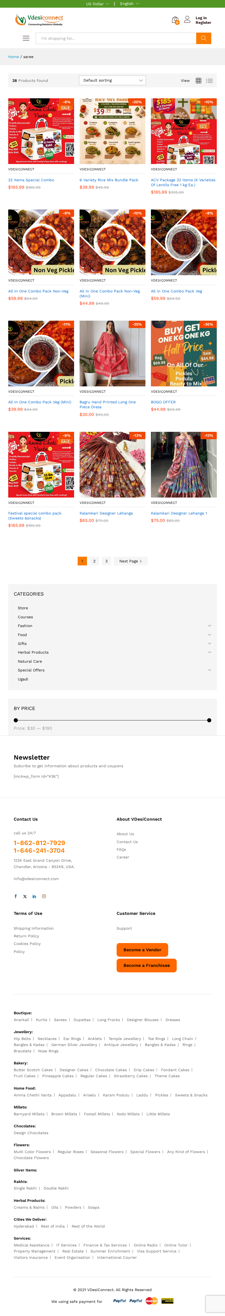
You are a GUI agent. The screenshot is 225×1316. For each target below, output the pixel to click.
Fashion (25, 625)
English (127, 3)
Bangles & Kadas (29, 1044)
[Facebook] (15, 896)
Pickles (161, 1095)
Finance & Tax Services (105, 1245)
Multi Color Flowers (32, 1152)
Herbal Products (33, 652)
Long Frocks (108, 1020)
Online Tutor (176, 1245)
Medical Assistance (31, 1245)
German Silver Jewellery (74, 1044)
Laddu (142, 1095)
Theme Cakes (167, 1076)
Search (203, 38)
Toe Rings (156, 1038)
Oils (54, 1207)
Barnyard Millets (29, 1114)
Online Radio (146, 1245)
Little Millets (158, 1114)
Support (124, 928)
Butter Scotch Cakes (33, 1070)
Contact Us (127, 842)
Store (23, 608)
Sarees (60, 1020)
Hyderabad (24, 1226)
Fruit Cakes (24, 1076)
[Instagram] (44, 896)
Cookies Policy (27, 943)
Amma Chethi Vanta (33, 1095)
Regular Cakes (93, 1076)
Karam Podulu (116, 1095)
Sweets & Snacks (191, 1095)
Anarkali (21, 1020)
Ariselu (89, 1095)
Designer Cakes (74, 1070)
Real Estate (73, 1251)
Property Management (34, 1251)
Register (203, 22)
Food (22, 635)
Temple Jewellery (125, 1038)
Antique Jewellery (121, 1044)
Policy (19, 951)
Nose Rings (48, 1051)
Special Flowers (145, 1152)
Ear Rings (72, 1038)
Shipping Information (34, 928)
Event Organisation (72, 1257)
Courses (25, 617)
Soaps (93, 1207)
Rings (187, 1044)
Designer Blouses (143, 1020)
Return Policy (26, 936)
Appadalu (67, 1095)
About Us (125, 834)
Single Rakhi (25, 1188)
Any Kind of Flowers (186, 1152)
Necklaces (47, 1038)
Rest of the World (88, 1226)
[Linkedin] (34, 896)
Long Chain (182, 1038)
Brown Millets (64, 1114)
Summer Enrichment (110, 1251)
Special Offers (31, 670)
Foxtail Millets (97, 1114)
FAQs (121, 849)
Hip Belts (22, 1038)
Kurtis (41, 1020)
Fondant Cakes (175, 1070)
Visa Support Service (156, 1251)
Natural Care (30, 661)
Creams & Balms (29, 1207)
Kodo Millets (128, 1114)
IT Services (66, 1245)
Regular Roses (71, 1152)
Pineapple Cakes (58, 1076)
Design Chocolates (31, 1133)
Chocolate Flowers (31, 1158)
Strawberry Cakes (131, 1076)
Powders (73, 1207)
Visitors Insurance (31, 1257)
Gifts (22, 643)
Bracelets (22, 1051)
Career (123, 857)
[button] (35, 160)
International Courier (117, 1257)
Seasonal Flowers (107, 1152)
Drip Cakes (144, 1070)
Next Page (129, 561)
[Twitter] (25, 896)
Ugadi (23, 679)
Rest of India (53, 1226)
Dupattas (82, 1020)
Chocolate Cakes (111, 1070)
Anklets (95, 1038)
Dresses (172, 1020)
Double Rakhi (56, 1188)
